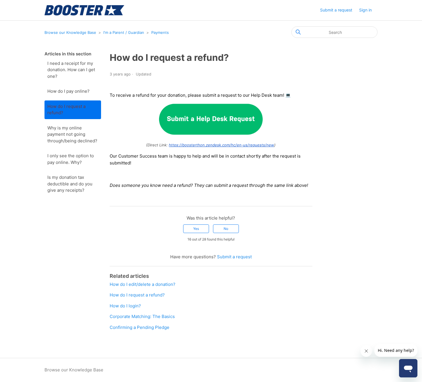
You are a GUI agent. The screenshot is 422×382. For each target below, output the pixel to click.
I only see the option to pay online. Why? (70, 159)
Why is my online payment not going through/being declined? (72, 134)
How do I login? (125, 306)
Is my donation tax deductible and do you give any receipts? (69, 183)
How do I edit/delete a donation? (142, 284)
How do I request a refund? (66, 110)
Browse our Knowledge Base (70, 32)
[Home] (84, 10)
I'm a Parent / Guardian (123, 32)
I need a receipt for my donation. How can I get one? (71, 70)
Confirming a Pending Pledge (139, 327)
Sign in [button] (365, 9)
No (226, 228)
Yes (196, 228)
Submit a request (336, 9)
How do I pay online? (68, 91)
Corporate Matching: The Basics (142, 316)
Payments (160, 32)
